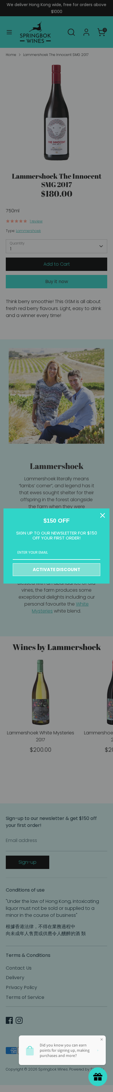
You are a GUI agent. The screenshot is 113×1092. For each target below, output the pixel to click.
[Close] (103, 515)
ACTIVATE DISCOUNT (56, 569)
